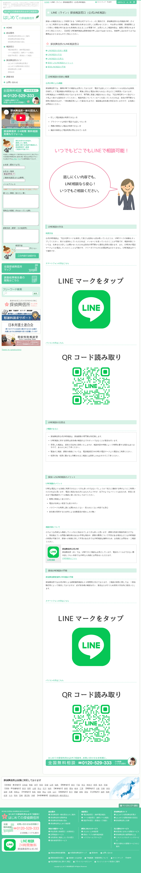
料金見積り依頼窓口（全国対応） (63, 831)
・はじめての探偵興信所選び (17, 63)
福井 (49, 788)
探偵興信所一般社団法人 (59, 795)
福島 (56, 785)
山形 (51, 785)
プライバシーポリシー (83, 862)
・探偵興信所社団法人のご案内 (18, 36)
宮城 (46, 785)
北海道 (25, 785)
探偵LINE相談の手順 (57, 67)
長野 (29, 788)
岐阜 (76, 788)
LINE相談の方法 (55, 54)
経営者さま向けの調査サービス (127, 831)
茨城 (105, 785)
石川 (44, 788)
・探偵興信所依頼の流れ (15, 42)
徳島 (81, 792)
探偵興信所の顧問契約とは (126, 835)
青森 (31, 785)
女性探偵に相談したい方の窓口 (62, 837)
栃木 (100, 785)
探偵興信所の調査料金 (59, 818)
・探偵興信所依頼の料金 (15, 39)
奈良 (108, 788)
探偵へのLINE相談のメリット (60, 63)
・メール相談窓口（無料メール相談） (20, 53)
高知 (86, 792)
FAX (19, 159)
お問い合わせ (12, 82)
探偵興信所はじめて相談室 (60, 824)
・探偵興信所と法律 (13, 69)
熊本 (16, 795)
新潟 (24, 788)
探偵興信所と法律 (122, 820)
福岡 (102, 792)
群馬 (95, 785)
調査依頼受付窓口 (57, 858)
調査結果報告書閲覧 (58, 853)
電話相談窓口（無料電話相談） (95, 815)
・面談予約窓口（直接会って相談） (19, 55)
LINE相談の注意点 (56, 59)
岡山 (44, 792)
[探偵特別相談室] (21, 336)
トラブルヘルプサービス (92, 837)
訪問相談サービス (57, 835)
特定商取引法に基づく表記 (60, 862)
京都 (103, 788)
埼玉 (83, 785)
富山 (39, 788)
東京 (73, 785)
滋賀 (5, 792)
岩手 (36, 785)
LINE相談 (51, 560)
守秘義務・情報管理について (97, 858)
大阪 (98, 788)
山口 (54, 792)
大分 (10, 795)
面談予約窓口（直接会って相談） (95, 820)
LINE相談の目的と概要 (57, 50)
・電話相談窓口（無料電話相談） (18, 50)
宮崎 (21, 795)
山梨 (34, 788)
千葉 (78, 785)
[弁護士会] (21, 323)
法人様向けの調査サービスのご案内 (127, 845)
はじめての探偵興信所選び (126, 815)
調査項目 (10, 77)
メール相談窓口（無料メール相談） (96, 818)
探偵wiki (95, 853)
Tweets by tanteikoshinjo (11, 350)
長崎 (107, 792)
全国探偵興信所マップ (78, 853)
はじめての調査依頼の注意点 (127, 818)
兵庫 (10, 792)
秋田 (41, 785)
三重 (81, 788)
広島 (49, 792)
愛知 (71, 788)
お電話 (15, 159)
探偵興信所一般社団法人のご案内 (63, 815)
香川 (71, 792)
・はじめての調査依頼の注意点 (18, 66)
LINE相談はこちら (69, 558)
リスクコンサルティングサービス (127, 838)
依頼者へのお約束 (75, 858)
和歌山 (16, 792)
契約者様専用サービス (59, 840)
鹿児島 (27, 795)
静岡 (66, 788)
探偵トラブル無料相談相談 (93, 835)
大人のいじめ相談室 (90, 831)
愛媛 (76, 792)
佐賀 (5, 795)
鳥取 (34, 792)
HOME (9, 28)
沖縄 (33, 795)
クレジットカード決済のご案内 (108, 862)
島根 (39, 792)
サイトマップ (101, 2)
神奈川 (89, 785)
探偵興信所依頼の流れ (59, 820)
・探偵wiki (10, 72)
